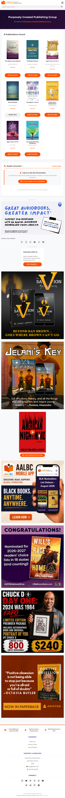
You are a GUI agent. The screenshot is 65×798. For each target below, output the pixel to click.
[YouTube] (26, 780)
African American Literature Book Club (27, 795)
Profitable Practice (32, 61)
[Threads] (38, 780)
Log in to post (57, 166)
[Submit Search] (61, 7)
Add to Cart (13, 75)
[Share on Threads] (30, 242)
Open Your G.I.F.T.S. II (52, 61)
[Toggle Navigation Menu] (62, 3)
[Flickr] (38, 785)
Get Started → (32, 264)
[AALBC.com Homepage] (11, 3)
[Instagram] (22, 780)
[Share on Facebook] (21, 242)
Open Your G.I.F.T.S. (13, 142)
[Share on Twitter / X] (39, 242)
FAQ (32, 763)
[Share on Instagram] (26, 242)
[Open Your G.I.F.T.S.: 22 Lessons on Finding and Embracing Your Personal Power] (13, 131)
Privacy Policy (32, 744)
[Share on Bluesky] (34, 242)
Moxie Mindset (12, 102)
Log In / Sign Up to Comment (33, 181)
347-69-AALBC (33, 769)
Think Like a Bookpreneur (52, 103)
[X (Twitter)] (34, 780)
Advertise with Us (32, 761)
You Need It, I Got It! (32, 102)
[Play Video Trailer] (32, 432)
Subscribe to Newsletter (32, 758)
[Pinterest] (34, 785)
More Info (13, 114)
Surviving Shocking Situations (32, 142)
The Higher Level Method (12, 61)
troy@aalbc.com (33, 766)
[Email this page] (43, 242)
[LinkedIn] (30, 785)
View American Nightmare (33, 455)
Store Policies (32, 747)
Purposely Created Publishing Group (37, 21)
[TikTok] (26, 785)
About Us (32, 741)
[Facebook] (30, 780)
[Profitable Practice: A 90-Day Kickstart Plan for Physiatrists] (32, 50)
